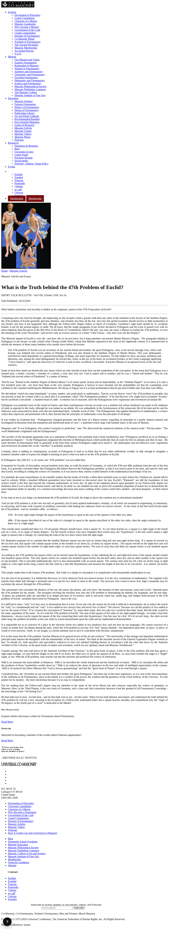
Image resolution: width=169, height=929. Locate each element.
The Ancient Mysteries (26, 44)
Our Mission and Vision (27, 59)
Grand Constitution (24, 18)
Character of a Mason (26, 21)
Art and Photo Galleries (27, 116)
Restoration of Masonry (27, 65)
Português (20, 183)
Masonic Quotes (23, 131)
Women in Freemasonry (27, 68)
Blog (17, 148)
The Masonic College (26, 92)
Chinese (19, 186)
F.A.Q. (18, 53)
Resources (13, 142)
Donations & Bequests (26, 145)
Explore (12, 12)
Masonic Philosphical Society (23, 847)
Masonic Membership (26, 47)
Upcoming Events (24, 151)
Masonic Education (18, 844)
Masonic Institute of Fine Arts (30, 95)
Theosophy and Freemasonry (30, 74)
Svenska (19, 195)
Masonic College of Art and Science (27, 853)
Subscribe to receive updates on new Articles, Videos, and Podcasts (66, 904)
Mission (12, 56)
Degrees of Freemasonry (27, 35)
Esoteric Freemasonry (26, 62)
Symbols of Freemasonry (28, 41)
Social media (21, 160)
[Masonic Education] (10, 171)
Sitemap (12, 865)
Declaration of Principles (27, 15)
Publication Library (25, 113)
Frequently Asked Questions (22, 841)
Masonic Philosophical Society (31, 86)
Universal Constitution (19, 806)
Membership (16, 198)
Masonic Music (23, 137)
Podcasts (19, 139)
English (18, 174)
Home (4, 270)
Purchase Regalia (24, 157)
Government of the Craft (27, 30)
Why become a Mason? (27, 27)
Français (19, 180)
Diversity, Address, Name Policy (32, 163)
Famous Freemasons (25, 104)
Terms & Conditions (18, 862)
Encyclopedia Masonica (27, 122)
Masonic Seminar (24, 101)
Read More (7, 721)
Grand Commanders (25, 33)
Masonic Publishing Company (30, 89)
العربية (18, 189)
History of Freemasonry (27, 107)
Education (13, 98)
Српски (19, 192)
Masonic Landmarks (25, 24)
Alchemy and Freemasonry (29, 71)
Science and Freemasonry (28, 83)
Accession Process (24, 50)
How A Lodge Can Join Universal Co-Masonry (32, 833)
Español (19, 177)
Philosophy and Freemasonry (30, 80)
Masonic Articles (23, 128)
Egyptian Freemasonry (26, 77)
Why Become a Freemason (22, 812)
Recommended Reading (27, 119)
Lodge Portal (21, 154)
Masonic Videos (23, 134)
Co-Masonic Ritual (24, 38)
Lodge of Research (24, 125)
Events (11, 166)
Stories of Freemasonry (27, 110)
